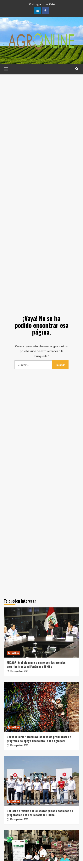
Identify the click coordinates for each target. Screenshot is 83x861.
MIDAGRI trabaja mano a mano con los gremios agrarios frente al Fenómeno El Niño (36, 664)
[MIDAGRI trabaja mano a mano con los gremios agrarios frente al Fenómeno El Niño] (41, 632)
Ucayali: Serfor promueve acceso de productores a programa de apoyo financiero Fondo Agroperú (39, 739)
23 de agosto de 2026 (19, 671)
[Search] (76, 68)
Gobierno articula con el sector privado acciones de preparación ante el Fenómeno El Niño (40, 813)
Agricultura (13, 652)
